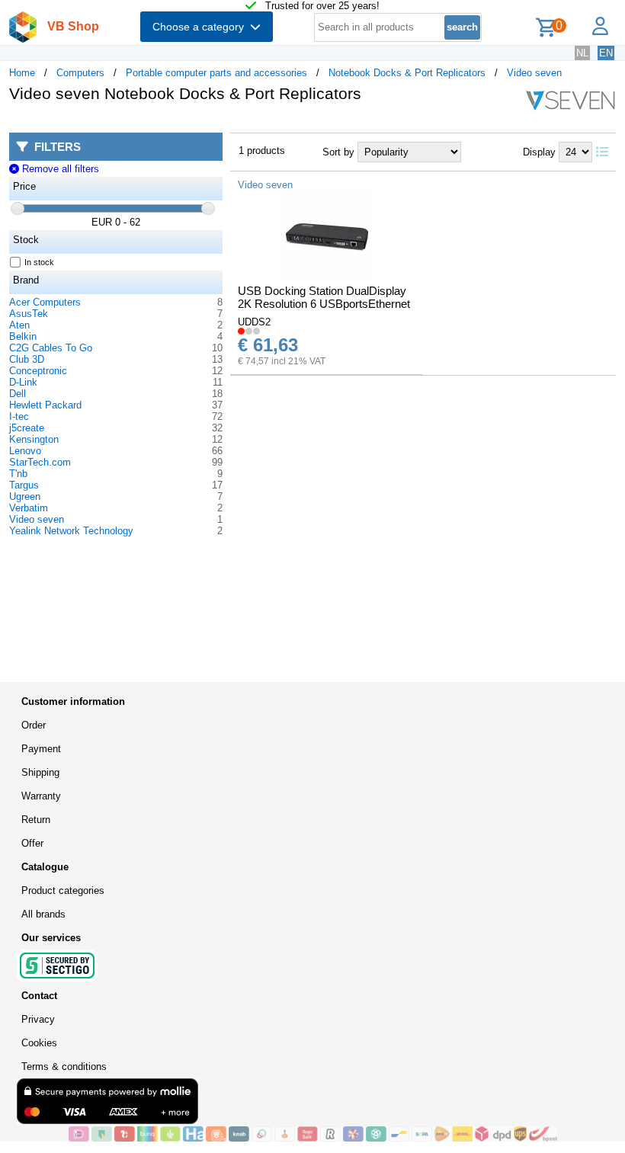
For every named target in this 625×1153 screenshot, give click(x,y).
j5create (26, 428)
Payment (41, 748)
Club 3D (26, 359)
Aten (19, 325)
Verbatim (28, 508)
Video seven (534, 72)
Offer (32, 843)
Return (35, 819)
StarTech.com (40, 462)
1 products (262, 150)
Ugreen (24, 496)
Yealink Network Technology (71, 530)
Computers (80, 72)
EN (606, 53)
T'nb (18, 473)
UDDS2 (254, 322)
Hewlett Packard (45, 405)
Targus (24, 485)
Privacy (38, 1019)
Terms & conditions (64, 1066)
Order (33, 725)
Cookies (39, 1043)
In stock (39, 262)
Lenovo (25, 450)
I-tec (19, 416)
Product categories (62, 890)
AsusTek (28, 313)
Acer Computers (45, 302)
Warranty (41, 796)
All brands (43, 914)
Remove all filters (58, 169)
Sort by (338, 152)
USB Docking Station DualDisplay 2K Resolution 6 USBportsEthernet (324, 297)
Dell (17, 393)
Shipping (40, 772)
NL (582, 53)
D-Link (23, 382)
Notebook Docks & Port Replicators (407, 72)
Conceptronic (38, 370)
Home (22, 72)
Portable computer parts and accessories (216, 72)
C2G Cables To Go (50, 348)
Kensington (34, 439)
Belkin (23, 336)
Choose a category (201, 27)
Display (539, 152)
